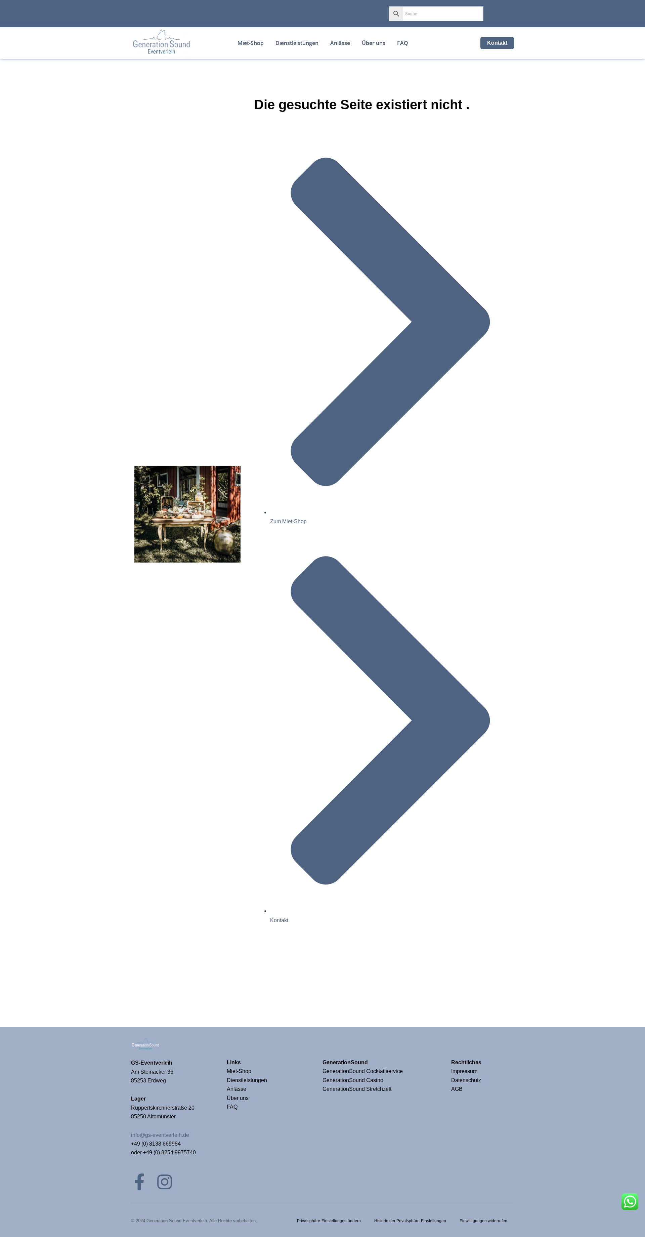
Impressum (465, 1071)
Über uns (238, 1098)
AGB (457, 1089)
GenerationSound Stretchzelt (356, 1089)
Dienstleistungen (247, 1080)
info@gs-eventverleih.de (160, 1135)
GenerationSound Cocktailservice (363, 1071)
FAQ (232, 1107)
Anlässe (236, 1089)
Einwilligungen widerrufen (483, 1221)
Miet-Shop (239, 1071)
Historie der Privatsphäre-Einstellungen (410, 1221)
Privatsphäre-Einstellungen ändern (329, 1221)
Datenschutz (466, 1080)
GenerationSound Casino (353, 1080)
